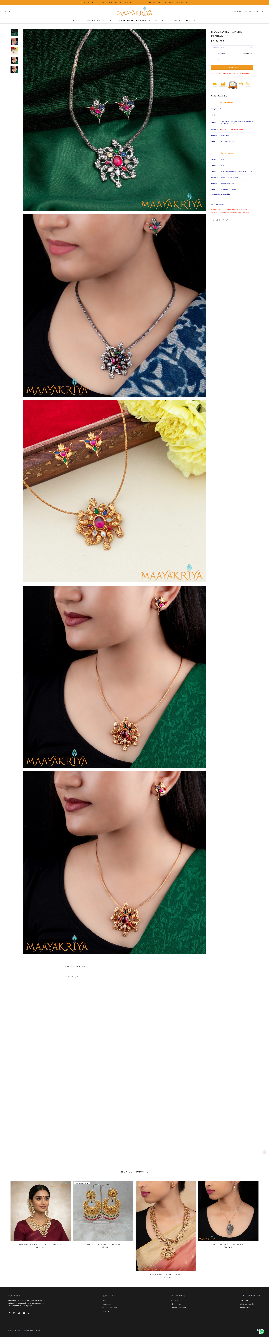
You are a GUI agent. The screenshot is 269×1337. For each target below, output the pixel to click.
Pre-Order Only (232, 67)
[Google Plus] (29, 1313)
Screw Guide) (233, 177)
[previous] (6, 1227)
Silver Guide (225, 194)
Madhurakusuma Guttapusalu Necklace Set (40, 1244)
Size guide (216, 194)
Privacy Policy (176, 1304)
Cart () (259, 12)
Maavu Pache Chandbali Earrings (103, 1244)
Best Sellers (162, 20)
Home (75, 20)
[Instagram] (14, 1313)
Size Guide (244, 1300)
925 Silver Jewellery (94, 20)
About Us (105, 1311)
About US (191, 20)
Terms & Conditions (178, 1307)
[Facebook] (9, 1313)
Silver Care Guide (75, 967)
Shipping (174, 1300)
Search (247, 11)
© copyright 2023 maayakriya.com (24, 1330)
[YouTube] (24, 1313)
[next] (262, 1227)
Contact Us (106, 1304)
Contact (178, 20)
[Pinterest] (19, 1313)
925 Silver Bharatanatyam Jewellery (130, 20)
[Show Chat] (262, 1332)
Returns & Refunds (109, 1307)
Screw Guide (245, 1307)
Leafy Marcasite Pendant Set (228, 1244)
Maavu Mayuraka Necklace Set (165, 1274)
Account (236, 11)
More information (222, 220)
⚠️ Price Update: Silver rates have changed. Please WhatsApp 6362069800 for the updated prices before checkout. (134, 2)
